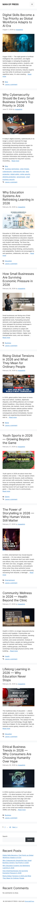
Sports (7, 497)
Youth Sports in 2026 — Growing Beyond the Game (18, 439)
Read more (15, 161)
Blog (6, 82)
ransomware (21, 177)
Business (8, 343)
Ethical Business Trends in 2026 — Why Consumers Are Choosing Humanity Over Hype (17, 754)
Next (14, 827)
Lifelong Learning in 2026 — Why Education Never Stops (16, 674)
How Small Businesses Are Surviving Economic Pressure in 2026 (18, 279)
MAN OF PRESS (11, 4)
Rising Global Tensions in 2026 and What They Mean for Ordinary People (18, 361)
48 (10, 827)
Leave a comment (11, 84)
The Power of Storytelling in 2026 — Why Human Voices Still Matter (18, 515)
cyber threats (24, 169)
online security (25, 174)
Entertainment (10, 580)
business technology (12, 169)
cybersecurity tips (19, 171)
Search (5, 836)
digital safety (14, 174)
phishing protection (9, 177)
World (7, 423)
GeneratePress (29, 901)
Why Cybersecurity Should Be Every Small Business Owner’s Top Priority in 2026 (18, 100)
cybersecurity (7, 171)
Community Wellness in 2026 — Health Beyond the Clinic (17, 596)
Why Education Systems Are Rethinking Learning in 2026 (18, 197)
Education (8, 261)
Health (7, 656)
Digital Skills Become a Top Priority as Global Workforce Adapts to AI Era (18, 20)
